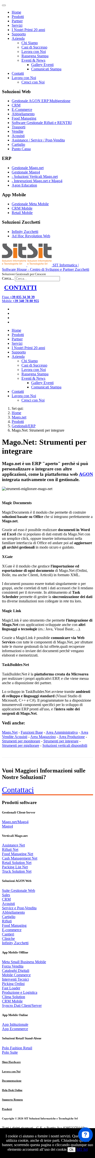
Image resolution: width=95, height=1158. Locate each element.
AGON (86, 474)
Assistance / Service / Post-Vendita (38, 140)
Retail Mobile (22, 213)
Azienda (18, 38)
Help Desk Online (12, 1090)
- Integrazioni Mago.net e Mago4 (37, 181)
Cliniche (8, 938)
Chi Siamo (29, 43)
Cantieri (8, 934)
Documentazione (11, 1080)
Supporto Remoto (12, 1099)
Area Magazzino (43, 737)
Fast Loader (11, 988)
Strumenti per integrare (60, 741)
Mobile (20, 301)
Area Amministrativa (62, 732)
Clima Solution (13, 997)
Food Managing (24, 118)
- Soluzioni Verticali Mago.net (35, 176)
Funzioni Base (32, 732)
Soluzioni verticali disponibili (64, 745)
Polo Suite (10, 1052)
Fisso (18, 297)
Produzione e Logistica (19, 992)
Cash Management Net (19, 858)
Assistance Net (13, 845)
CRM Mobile (22, 208)
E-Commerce (22, 109)
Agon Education (24, 185)
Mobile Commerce (16, 975)
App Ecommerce (15, 1029)
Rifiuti (7, 921)
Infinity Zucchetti (25, 232)
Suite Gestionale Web (18, 890)
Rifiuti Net (10, 849)
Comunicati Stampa (46, 69)
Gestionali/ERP (24, 426)
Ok (71, 1149)
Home (16, 12)
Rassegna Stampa (34, 56)
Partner (17, 21)
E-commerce (11, 930)
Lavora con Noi (33, 51)
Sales (6, 895)
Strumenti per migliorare (20, 745)
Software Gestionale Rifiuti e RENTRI (42, 123)
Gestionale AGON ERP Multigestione (41, 101)
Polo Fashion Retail (17, 1048)
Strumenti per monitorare (21, 741)
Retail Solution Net (16, 863)
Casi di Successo (34, 47)
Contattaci (18, 789)
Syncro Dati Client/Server (22, 1005)
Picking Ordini (13, 984)
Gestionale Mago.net (28, 168)
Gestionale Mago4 (26, 172)
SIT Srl (82, 1149)
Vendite (17, 131)
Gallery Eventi (42, 65)
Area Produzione (72, 737)
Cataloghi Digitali (15, 971)
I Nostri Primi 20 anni (28, 30)
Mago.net (19, 417)
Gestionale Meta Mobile (30, 204)
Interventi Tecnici (15, 979)
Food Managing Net (17, 854)
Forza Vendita (12, 966)
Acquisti (18, 136)
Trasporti (18, 127)
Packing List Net (15, 867)
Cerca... (8, 278)
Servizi (17, 25)
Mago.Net (10, 732)
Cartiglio (18, 144)
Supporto (19, 34)
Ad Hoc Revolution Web (31, 236)
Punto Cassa (21, 149)
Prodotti (18, 17)
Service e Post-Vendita (19, 908)
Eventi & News (33, 60)
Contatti (18, 73)
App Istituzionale (15, 1024)
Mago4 (7, 826)
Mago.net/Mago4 (15, 822)
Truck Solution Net (16, 871)
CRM (16, 105)
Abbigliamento (23, 114)
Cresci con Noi (33, 82)
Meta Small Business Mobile (24, 962)
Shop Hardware (11, 1061)
